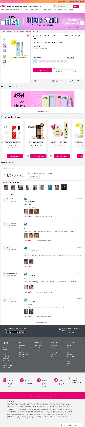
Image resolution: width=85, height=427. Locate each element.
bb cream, (68, 403)
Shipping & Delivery (24, 354)
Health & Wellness (71, 359)
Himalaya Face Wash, (37, 413)
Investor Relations (7, 365)
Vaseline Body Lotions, (53, 414)
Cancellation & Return (24, 352)
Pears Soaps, (17, 418)
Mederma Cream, (15, 413)
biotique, (40, 403)
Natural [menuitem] (31, 9)
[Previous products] (2, 141)
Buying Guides (38, 350)
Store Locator (22, 350)
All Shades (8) (70, 57)
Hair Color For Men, (26, 418)
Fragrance (9, 31)
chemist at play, (21, 406)
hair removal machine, (62, 408)
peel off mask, (45, 411)
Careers (5, 349)
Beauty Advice (37, 6)
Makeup (69, 345)
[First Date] (43, 61)
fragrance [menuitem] (60, 9)
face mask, (34, 403)
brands (17, 6)
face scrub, (61, 411)
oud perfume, (22, 409)
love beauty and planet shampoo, (21, 404)
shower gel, (21, 408)
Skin (68, 347)
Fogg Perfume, (42, 416)
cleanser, (14, 406)
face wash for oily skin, (48, 404)
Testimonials (6, 356)
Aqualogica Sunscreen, (17, 416)
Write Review (33, 177)
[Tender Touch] (54, 61)
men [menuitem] (54, 9)
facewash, (14, 411)
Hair (68, 350)
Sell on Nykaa (22, 356)
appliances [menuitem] (16, 9)
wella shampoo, (50, 409)
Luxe (68, 365)
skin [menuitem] (7, 9)
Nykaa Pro (53, 354)
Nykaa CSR (6, 358)
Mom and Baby (71, 356)
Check (74, 71)
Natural (69, 363)
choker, (16, 409)
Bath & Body (70, 352)
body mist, (43, 409)
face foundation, (51, 408)
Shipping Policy (38, 394)
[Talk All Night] (62, 61)
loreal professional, (37, 406)
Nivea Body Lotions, (40, 414)
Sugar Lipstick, (63, 414)
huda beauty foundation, (62, 409)
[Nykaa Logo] (3, 6)
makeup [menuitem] (3, 9)
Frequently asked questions (26, 347)
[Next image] (6, 66)
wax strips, (14, 408)
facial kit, (62, 403)
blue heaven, (37, 411)
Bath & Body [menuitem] (24, 9)
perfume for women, (54, 403)
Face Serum (43, 418)
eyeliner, (33, 404)
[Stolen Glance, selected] (40, 61)
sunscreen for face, (30, 408)
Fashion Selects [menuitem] (68, 9)
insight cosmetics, (41, 408)
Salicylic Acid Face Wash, (31, 416)
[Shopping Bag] (84, 6)
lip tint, (64, 406)
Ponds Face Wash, (20, 414)
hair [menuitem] (11, 9)
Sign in (76, 6)
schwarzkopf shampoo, (26, 411)
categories (10, 6)
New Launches (55, 347)
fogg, (60, 406)
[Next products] (82, 141)
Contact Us (22, 345)
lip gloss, (45, 403)
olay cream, (55, 406)
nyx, (19, 411)
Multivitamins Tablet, (26, 413)
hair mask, (39, 404)
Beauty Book (38, 345)
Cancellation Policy (48, 394)
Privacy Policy (58, 394)
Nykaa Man (54, 350)
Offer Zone (54, 345)
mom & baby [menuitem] (37, 9)
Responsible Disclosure (9, 363)
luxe (21, 6)
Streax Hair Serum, (30, 414)
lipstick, (9, 403)
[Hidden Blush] (47, 61)
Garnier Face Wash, (49, 413)
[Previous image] (3, 66)
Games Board (38, 347)
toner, (62, 404)
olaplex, (37, 409)
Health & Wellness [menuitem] (47, 9)
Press (4, 354)
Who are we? (6, 347)
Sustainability (6, 360)
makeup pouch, (30, 409)
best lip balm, (53, 411)
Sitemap (53, 356)
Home (3, 31)
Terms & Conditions (28, 394)
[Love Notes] (58, 61)
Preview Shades (15, 156)
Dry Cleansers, (36, 418)
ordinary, (58, 404)
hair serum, (22, 403)
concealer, (28, 403)
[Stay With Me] (51, 61)
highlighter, (15, 403)
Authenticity (6, 352)
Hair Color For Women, (61, 413)
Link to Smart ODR (7, 367)
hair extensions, (47, 406)
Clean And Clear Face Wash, (54, 416)
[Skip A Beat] (65, 61)
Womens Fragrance (19, 31)
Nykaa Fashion (27, 6)
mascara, (28, 406)
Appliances (70, 354)
